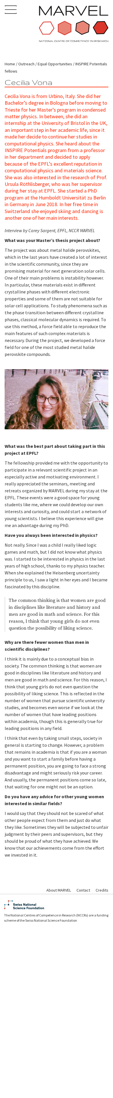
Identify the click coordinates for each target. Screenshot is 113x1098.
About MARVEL (58, 890)
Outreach (26, 63)
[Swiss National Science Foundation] (56, 904)
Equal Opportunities (55, 63)
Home (10, 63)
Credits (102, 890)
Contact (83, 890)
